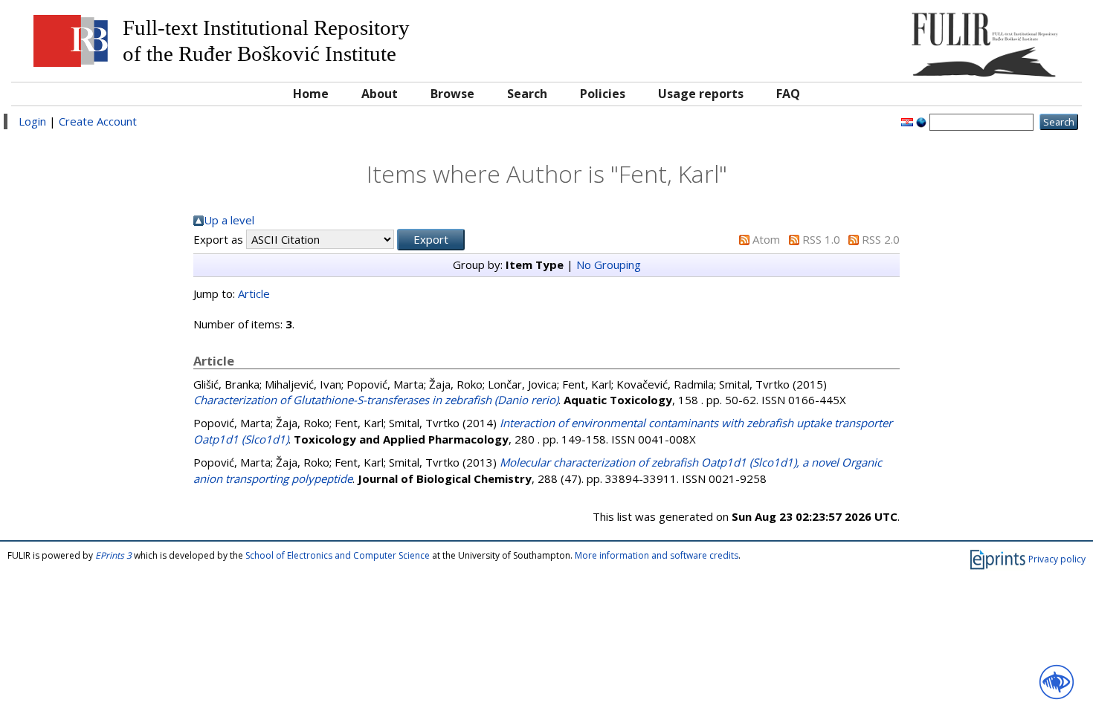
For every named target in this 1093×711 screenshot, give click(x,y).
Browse (452, 93)
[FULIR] (940, 39)
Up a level (229, 219)
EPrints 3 (113, 555)
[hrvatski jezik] (907, 121)
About (379, 93)
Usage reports (701, 93)
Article (254, 293)
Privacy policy (1057, 558)
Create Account (98, 121)
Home (311, 93)
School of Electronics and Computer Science (337, 555)
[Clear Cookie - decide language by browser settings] (921, 121)
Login (32, 121)
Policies (602, 93)
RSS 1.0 (821, 239)
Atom (766, 239)
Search (527, 93)
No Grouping (608, 264)
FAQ (788, 93)
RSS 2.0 (881, 239)
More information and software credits (656, 555)
